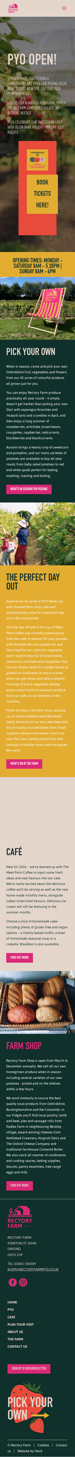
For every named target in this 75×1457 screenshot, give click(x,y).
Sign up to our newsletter (29, 1369)
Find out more (19, 958)
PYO (11, 1309)
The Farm (15, 1339)
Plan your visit (21, 1324)
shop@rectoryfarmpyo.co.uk (33, 1269)
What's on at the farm (24, 764)
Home (12, 1302)
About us (15, 1331)
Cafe (11, 1317)
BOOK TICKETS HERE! (42, 194)
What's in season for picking (29, 489)
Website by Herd (30, 1451)
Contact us (17, 1346)
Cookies (43, 1445)
